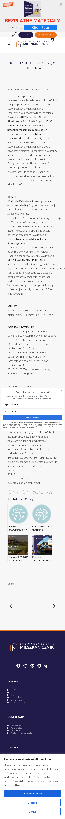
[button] (33, 392)
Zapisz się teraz (32, 417)
